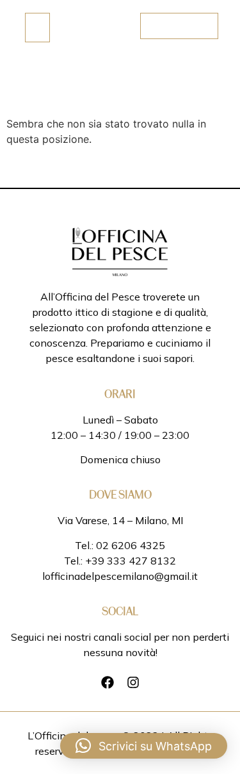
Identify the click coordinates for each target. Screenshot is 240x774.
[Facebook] (107, 682)
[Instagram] (133, 682)
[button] (143, 746)
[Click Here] (37, 27)
